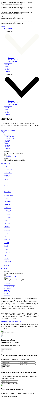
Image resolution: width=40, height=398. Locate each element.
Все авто (11, 58)
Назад (3, 383)
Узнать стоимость (6, 349)
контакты (7, 71)
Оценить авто (5, 366)
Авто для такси (13, 61)
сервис (6, 69)
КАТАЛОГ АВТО (6, 163)
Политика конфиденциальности (11, 321)
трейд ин (7, 68)
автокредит (8, 63)
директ (6, 64)
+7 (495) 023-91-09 (6, 28)
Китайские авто (13, 59)
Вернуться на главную (8, 130)
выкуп (6, 66)
